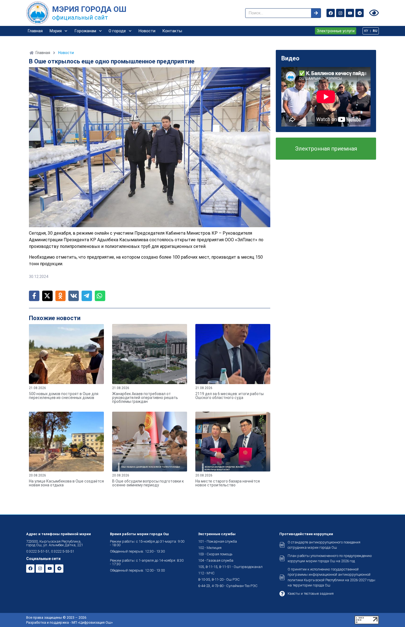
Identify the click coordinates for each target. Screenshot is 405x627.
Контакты (172, 30)
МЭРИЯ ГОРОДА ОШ (89, 9)
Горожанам (85, 30)
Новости (147, 30)
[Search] (316, 13)
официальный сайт (80, 17)
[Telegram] (359, 13)
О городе (117, 30)
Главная (35, 30)
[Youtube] (350, 13)
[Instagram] (340, 13)
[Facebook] (330, 13)
